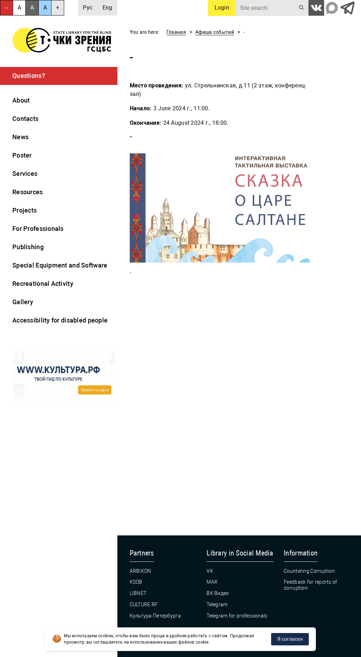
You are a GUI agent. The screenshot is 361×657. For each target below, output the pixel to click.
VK (210, 571)
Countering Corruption (309, 571)
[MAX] (332, 8)
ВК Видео (218, 593)
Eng (107, 7)
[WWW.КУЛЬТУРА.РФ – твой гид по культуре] (64, 376)
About (21, 100)
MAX (212, 582)
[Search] (301, 8)
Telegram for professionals (237, 616)
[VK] (316, 8)
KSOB (136, 582)
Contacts (25, 118)
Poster (22, 155)
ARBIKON (140, 571)
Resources (27, 192)
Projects (24, 210)
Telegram (217, 604)
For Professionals (38, 228)
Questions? (28, 75)
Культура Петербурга (155, 616)
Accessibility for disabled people (60, 320)
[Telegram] (347, 8)
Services (24, 173)
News (20, 137)
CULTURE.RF (144, 604)
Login (222, 7)
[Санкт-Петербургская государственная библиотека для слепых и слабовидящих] (61, 41)
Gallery (22, 302)
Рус (87, 7)
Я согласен (290, 639)
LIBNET (138, 593)
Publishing (28, 247)
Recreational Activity (42, 283)
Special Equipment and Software (59, 265)
